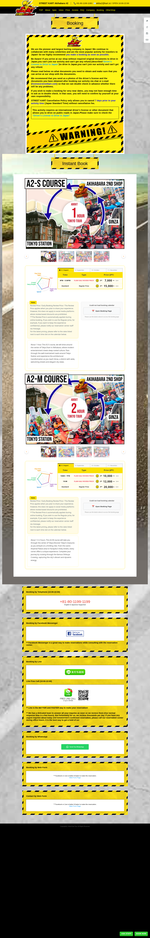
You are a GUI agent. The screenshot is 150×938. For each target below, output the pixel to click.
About (47, 10)
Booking (100, 10)
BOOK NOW (141, 934)
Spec (54, 10)
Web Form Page (75, 777)
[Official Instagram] (147, 33)
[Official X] (147, 21)
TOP (41, 10)
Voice (61, 10)
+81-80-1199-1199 (75, 602)
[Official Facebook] (147, 27)
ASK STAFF (126, 934)
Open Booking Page (103, 311)
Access (75, 10)
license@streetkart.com (44, 84)
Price (67, 10)
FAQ (82, 10)
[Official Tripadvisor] (147, 40)
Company (90, 10)
